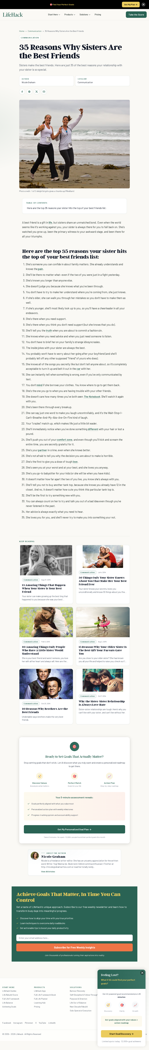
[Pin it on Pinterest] (29, 92)
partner (42, 450)
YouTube (42, 1023)
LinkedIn (51, 1023)
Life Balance (7, 1002)
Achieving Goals (9, 1006)
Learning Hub (40, 1002)
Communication (34, 31)
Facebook (6, 1023)
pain (40, 269)
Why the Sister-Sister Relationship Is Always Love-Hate (102, 703)
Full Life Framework (10, 998)
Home (21, 31)
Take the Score (136, 14)
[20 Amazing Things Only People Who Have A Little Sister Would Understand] (46, 622)
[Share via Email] (44, 92)
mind (39, 385)
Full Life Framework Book (45, 995)
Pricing (98, 14)
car (78, 368)
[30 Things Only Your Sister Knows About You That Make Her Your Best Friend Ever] (103, 556)
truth (49, 330)
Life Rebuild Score (10, 995)
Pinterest (29, 1023)
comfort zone (64, 439)
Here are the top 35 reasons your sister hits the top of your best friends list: (66, 207)
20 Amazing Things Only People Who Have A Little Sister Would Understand (43, 650)
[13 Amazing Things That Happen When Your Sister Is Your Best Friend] (46, 560)
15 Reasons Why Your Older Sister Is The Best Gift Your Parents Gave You (103, 650)
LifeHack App (40, 991)
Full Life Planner (41, 998)
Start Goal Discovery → (121, 1033)
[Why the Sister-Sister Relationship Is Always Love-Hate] (103, 680)
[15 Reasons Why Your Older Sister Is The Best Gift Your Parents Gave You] (103, 622)
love (75, 461)
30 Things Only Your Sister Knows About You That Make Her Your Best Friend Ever (103, 581)
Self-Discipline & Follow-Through (84, 995)
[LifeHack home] (12, 14)
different (93, 429)
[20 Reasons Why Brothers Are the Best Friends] (46, 684)
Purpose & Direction (78, 998)
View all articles (48, 871)
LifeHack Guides (9, 991)
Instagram (17, 1023)
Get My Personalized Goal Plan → (74, 829)
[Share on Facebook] (22, 92)
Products (68, 14)
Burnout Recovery (77, 991)
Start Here (53, 14)
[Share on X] (37, 92)
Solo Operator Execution (80, 1010)
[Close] (143, 4)
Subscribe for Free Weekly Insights (74, 947)
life (50, 222)
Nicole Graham (28, 82)
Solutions (84, 14)
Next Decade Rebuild (79, 1006)
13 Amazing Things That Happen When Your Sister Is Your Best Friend (43, 588)
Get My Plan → (130, 4)
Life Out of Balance (78, 1002)
